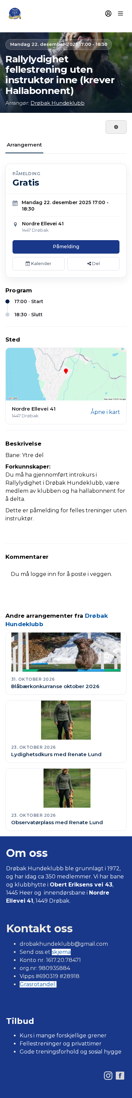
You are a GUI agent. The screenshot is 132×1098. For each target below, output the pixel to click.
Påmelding (66, 247)
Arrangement (24, 144)
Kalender (40, 263)
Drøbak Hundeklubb (57, 103)
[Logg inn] (108, 13)
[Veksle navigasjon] (120, 13)
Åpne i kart (105, 412)
